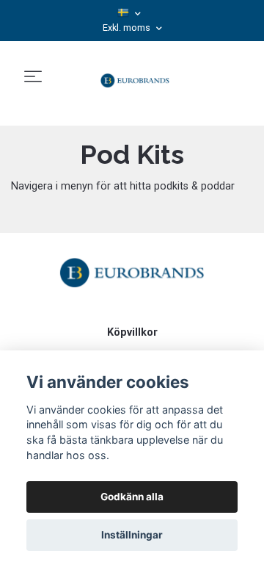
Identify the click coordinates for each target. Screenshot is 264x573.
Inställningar (132, 535)
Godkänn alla (132, 496)
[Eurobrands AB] (134, 77)
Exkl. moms (128, 27)
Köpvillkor (132, 332)
